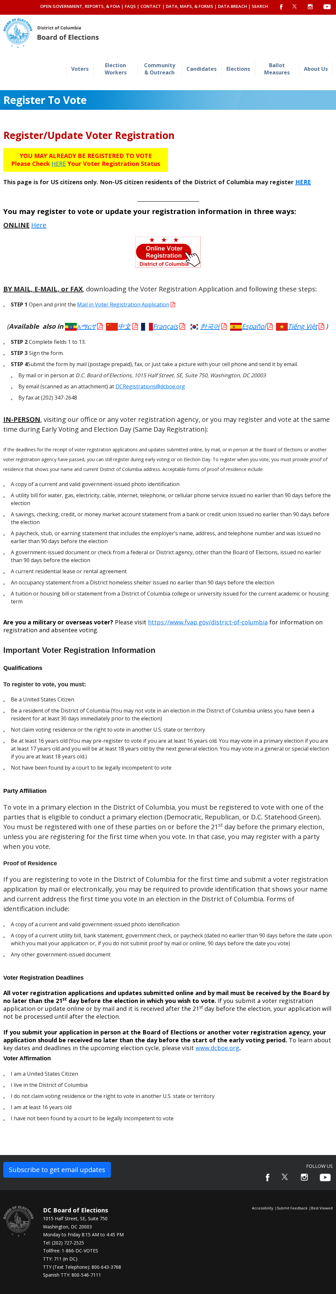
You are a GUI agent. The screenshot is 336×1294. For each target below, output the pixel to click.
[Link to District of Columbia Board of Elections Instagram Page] (304, 1177)
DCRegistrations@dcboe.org (150, 386)
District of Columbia (51, 33)
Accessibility (262, 1208)
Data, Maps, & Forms (189, 6)
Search (260, 6)
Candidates (201, 68)
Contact (150, 6)
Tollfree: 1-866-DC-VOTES (70, 1250)
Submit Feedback (292, 1208)
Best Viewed (322, 1208)
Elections (238, 68)
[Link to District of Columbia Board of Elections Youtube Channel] (325, 1177)
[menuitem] (80, 69)
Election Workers (116, 69)
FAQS (130, 6)
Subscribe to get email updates (57, 1169)
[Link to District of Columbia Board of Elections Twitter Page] (285, 1177)
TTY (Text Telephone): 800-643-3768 (82, 1267)
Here (38, 225)
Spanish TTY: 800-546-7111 (72, 1275)
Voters (80, 68)
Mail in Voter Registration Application (123, 304)
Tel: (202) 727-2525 (63, 1243)
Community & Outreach (159, 69)
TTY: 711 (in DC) (60, 1259)
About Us (316, 68)
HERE (59, 163)
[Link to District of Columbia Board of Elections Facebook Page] (267, 1177)
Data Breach (232, 6)
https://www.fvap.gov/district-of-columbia (208, 622)
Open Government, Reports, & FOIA (80, 6)
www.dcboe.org (217, 1048)
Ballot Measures (277, 69)
